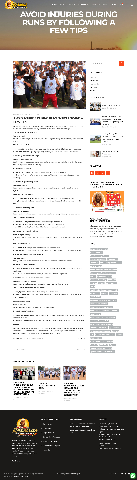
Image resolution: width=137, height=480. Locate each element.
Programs (93, 84)
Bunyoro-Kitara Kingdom (51, 446)
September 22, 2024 (20, 397)
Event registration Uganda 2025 (102, 273)
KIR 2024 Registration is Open (46, 385)
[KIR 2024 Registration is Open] (49, 373)
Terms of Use (47, 424)
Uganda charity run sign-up (101, 348)
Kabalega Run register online (101, 324)
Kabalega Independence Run (101, 307)
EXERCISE (112, 280)
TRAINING (104, 345)
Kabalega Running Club (99, 321)
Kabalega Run (95, 314)
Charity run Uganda (97, 259)
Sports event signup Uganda (101, 341)
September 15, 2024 (70, 398)
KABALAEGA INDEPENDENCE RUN (103, 300)
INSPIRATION (95, 297)
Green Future (111, 283)
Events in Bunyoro (104, 276)
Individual (113, 293)
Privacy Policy (47, 428)
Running (40, 338)
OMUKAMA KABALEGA (98, 328)
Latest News (31, 338)
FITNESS (93, 283)
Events (92, 276)
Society (119, 335)
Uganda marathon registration (102, 352)
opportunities (114, 328)
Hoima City (46, 450)
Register (115, 331)
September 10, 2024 (20, 115)
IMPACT (104, 293)
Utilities (92, 90)
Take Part (94, 345)
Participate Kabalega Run (100, 331)
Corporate (94, 263)
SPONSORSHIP (96, 338)
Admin (18, 338)
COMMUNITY (112, 259)
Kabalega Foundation (98, 304)
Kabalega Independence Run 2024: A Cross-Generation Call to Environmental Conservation (74, 389)
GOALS (101, 283)
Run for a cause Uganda (105, 335)
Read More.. (16, 461)
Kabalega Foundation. (21, 476)
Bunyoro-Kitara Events (99, 249)
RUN (91, 335)
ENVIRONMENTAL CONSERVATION (103, 269)
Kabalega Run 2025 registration (102, 317)
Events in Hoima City (98, 280)
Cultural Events (96, 266)
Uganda (113, 345)
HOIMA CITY (94, 293)
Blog (23, 338)
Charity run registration (99, 256)
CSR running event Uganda (111, 263)
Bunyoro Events (96, 252)
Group (92, 287)
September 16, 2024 (45, 391)
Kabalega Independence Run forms (104, 311)
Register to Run (48, 433)
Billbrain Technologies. (72, 474)
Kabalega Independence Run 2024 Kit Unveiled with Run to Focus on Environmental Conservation (23, 388)
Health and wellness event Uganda (104, 290)
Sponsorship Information (51, 437)
